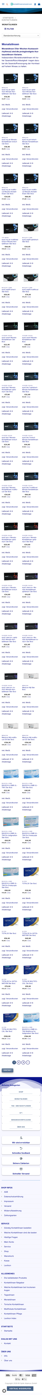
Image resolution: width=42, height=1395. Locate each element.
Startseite (8, 18)
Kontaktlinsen (9, 20)
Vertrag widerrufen (20, 1388)
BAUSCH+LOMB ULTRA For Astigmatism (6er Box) (9, 835)
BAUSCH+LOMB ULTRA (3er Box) (9, 786)
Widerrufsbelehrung (12, 1210)
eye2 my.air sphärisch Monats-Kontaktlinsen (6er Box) (29, 92)
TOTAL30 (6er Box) (9, 933)
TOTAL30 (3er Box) (29, 883)
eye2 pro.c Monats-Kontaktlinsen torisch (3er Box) (9, 589)
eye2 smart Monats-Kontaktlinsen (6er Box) (29, 340)
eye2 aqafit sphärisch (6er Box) (30, 241)
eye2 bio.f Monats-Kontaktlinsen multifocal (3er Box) (10, 489)
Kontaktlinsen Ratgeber (14, 1282)
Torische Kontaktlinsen (14, 1304)
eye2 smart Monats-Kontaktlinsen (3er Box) (9, 340)
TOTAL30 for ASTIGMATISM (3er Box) (30, 934)
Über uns (8, 1360)
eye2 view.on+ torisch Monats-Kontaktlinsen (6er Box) (9, 689)
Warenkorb (9, 1256)
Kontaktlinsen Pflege (13, 1314)
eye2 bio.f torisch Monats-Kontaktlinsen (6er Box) (30, 439)
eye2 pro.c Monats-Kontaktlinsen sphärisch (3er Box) (9, 539)
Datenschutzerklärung (13, 1196)
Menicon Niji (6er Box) (28, 689)
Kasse (6, 1260)
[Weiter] (28, 1062)
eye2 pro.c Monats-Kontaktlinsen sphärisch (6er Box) (29, 539)
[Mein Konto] (35, 4)
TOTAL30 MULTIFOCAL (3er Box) (29, 982)
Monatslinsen (10, 1299)
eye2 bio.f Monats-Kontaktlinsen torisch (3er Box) (9, 439)
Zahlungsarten (10, 1215)
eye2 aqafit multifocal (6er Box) (30, 291)
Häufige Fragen (11, 1237)
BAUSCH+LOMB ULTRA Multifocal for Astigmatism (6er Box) (30, 1031)
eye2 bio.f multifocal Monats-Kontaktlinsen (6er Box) (30, 489)
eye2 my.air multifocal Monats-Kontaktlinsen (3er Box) (9, 192)
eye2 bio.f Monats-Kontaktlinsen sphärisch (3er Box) (9, 389)
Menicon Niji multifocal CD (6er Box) (29, 738)
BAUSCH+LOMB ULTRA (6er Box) (30, 786)
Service (7, 1246)
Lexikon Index (10, 1318)
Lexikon (7, 1265)
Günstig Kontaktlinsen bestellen (17, 1228)
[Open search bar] (7, 4)
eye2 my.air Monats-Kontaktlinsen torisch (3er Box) (9, 142)
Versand (7, 1206)
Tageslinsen (9, 1295)
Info (5, 1356)
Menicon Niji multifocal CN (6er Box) (9, 738)
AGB (6, 1192)
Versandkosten (12, 109)
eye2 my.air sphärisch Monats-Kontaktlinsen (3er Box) (9, 92)
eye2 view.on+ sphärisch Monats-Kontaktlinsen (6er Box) (10, 639)
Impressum (9, 1201)
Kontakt (7, 1343)
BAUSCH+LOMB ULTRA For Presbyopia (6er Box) (9, 885)
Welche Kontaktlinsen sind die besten (20, 1232)
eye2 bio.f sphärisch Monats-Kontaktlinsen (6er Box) (30, 389)
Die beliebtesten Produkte (15, 1278)
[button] (3, 4)
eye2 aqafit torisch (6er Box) (9, 291)
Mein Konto (9, 1242)
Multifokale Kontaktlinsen (15, 1309)
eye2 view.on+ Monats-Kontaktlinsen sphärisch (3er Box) (29, 589)
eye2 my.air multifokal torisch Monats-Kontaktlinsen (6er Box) (10, 242)
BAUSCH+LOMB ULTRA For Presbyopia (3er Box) (30, 835)
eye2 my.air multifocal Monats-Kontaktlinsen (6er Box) (29, 192)
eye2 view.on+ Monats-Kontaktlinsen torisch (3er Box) (30, 639)
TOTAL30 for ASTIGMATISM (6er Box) (9, 982)
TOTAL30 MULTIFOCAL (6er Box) (9, 1030)
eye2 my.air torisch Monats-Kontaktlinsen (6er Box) (30, 142)
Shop (6, 1251)
